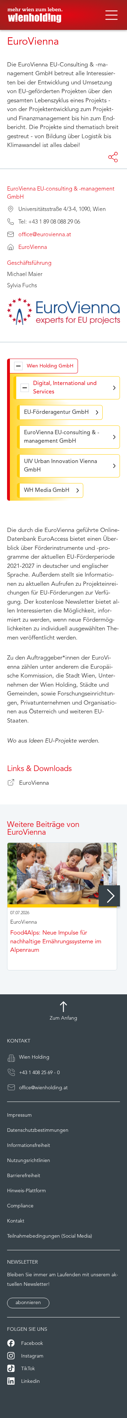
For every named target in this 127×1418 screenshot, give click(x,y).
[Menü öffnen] (111, 15)
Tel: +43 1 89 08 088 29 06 (49, 222)
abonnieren (28, 1302)
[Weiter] (109, 895)
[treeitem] (44, 366)
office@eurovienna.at (44, 235)
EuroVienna (32, 247)
